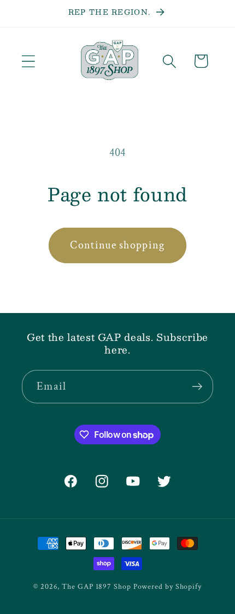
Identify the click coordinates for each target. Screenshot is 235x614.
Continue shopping (117, 245)
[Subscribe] (197, 386)
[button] (28, 61)
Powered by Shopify (167, 586)
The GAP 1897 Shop (96, 586)
